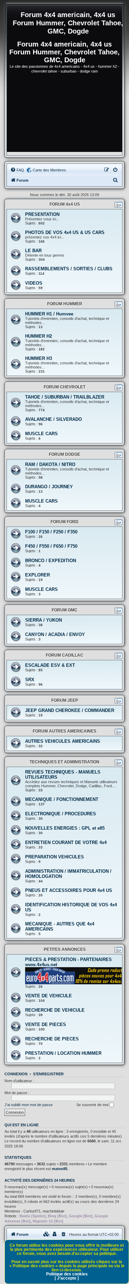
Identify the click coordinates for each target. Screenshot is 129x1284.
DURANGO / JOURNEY (49, 486)
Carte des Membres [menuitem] (49, 170)
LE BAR (33, 250)
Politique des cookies (67, 1274)
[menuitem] (17, 170)
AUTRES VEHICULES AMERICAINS (62, 741)
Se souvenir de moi (92, 1105)
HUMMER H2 (38, 336)
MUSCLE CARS (41, 433)
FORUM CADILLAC (64, 655)
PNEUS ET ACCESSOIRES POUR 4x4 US (68, 890)
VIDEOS (33, 283)
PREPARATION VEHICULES (54, 856)
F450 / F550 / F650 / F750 (51, 546)
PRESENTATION (42, 214)
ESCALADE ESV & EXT (50, 665)
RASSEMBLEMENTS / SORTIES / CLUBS (68, 268)
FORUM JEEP (64, 700)
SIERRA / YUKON (43, 620)
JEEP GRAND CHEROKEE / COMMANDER (69, 710)
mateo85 (59, 1169)
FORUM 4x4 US (65, 204)
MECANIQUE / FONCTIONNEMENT (61, 799)
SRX (29, 679)
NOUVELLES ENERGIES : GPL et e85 (65, 828)
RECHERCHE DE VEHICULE (55, 1010)
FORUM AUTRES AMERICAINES (64, 731)
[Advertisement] (64, 115)
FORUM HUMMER (64, 303)
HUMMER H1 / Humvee (49, 313)
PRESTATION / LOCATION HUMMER (63, 1053)
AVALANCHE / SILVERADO (53, 419)
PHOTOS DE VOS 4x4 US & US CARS (65, 232)
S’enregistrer (48, 1074)
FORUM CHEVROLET (64, 387)
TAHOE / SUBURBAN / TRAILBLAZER (64, 397)
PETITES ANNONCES (65, 949)
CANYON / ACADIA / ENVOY (55, 634)
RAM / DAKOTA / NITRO (50, 464)
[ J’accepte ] (67, 1278)
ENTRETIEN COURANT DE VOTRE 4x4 (66, 842)
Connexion (16, 1074)
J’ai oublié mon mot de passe (28, 1105)
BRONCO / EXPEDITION (50, 560)
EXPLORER (37, 575)
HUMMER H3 (38, 358)
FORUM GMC (64, 610)
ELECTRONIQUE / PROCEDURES (60, 813)
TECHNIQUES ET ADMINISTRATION (64, 762)
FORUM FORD (64, 521)
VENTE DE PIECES (45, 1024)
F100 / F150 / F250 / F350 (51, 531)
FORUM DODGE (64, 454)
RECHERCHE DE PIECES (52, 1038)
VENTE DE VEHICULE (48, 995)
